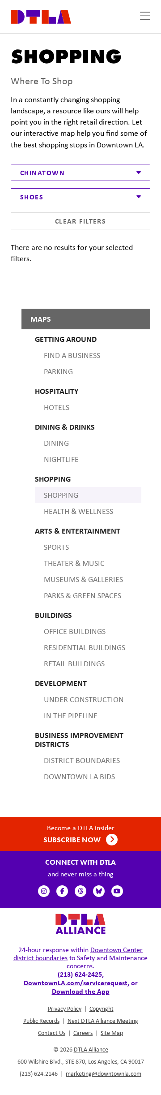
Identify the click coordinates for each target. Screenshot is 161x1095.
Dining (56, 443)
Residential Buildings (84, 647)
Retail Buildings (74, 663)
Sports (56, 547)
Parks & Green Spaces (82, 595)
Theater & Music (74, 563)
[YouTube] (117, 891)
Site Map (112, 1033)
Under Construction (84, 699)
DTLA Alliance (91, 1049)
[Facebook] (62, 891)
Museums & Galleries (83, 579)
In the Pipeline (70, 715)
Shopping (61, 495)
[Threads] (80, 891)
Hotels (56, 407)
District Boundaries (82, 760)
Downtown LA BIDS (79, 776)
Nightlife (61, 459)
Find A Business (72, 355)
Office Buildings (75, 631)
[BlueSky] (99, 891)
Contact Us (51, 1033)
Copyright (101, 1008)
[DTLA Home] (41, 16)
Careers (83, 1033)
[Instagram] (44, 891)
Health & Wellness (78, 511)
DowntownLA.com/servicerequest (75, 982)
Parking (58, 371)
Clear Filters (80, 221)
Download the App (81, 991)
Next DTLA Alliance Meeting (103, 1021)
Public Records (41, 1021)
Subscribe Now (72, 840)
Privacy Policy (64, 1008)
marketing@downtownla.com (103, 1073)
